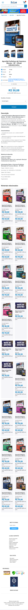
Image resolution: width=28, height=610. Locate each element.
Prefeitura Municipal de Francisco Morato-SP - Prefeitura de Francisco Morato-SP (16, 80)
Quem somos (12, 525)
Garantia (11, 541)
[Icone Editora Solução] (14, 2)
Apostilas (12, 15)
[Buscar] (25, 6)
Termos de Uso (12, 548)
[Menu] (3, 2)
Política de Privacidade (13, 547)
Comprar (14, 107)
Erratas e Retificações (13, 542)
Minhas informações (14, 559)
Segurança (11, 546)
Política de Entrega (13, 543)
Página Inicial (4, 15)
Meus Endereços (13, 560)
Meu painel (12, 558)
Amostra (15, 84)
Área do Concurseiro (13, 538)
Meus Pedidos (13, 562)
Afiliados (14, 528)
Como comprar (12, 539)
